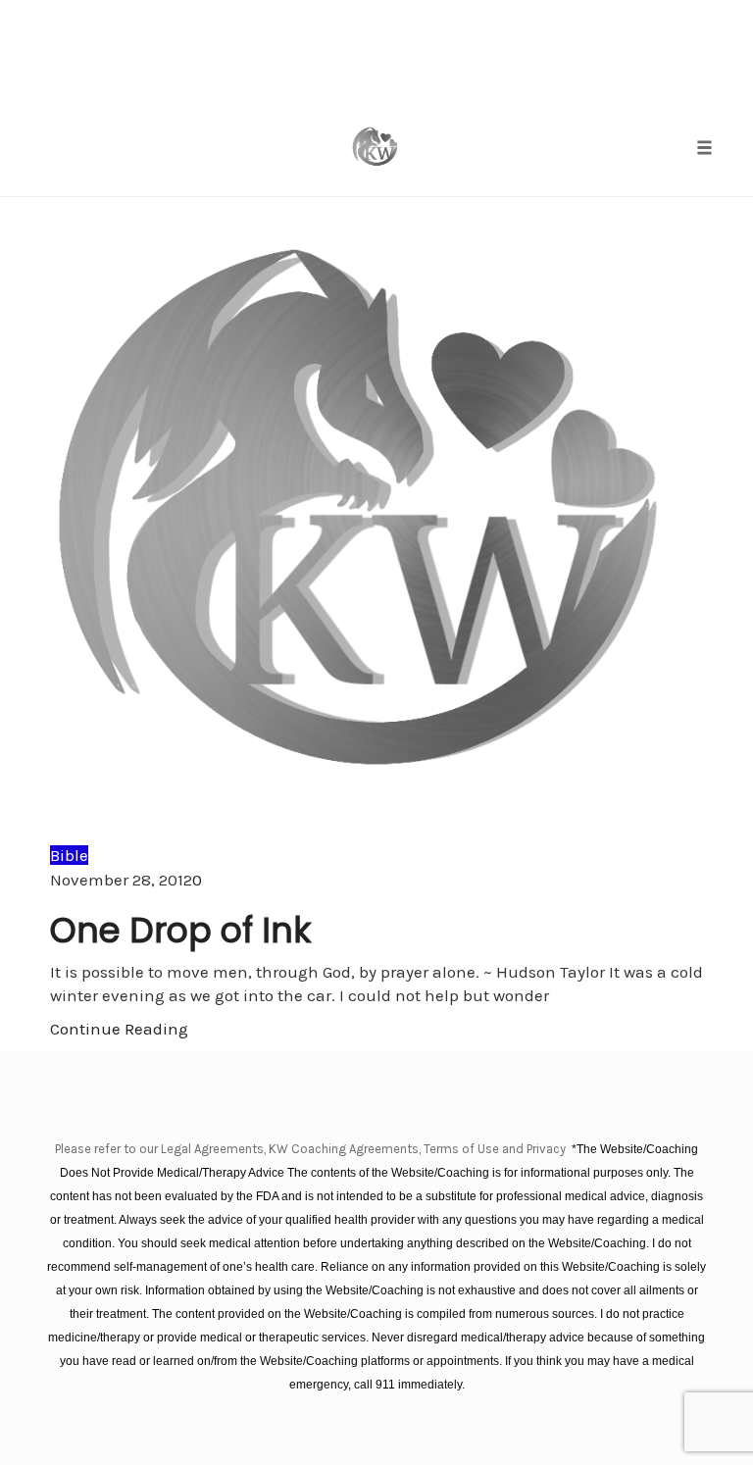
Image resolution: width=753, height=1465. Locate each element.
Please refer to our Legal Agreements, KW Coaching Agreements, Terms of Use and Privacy (312, 1148)
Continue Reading (119, 1028)
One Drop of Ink (180, 930)
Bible (69, 855)
